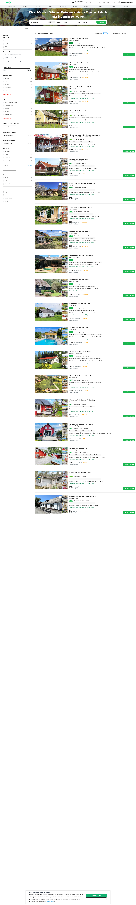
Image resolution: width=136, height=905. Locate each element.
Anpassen (96, 898)
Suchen (101, 22)
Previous (38, 47)
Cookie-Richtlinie (50, 901)
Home (27, 28)
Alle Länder (125, 6)
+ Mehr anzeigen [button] (7, 94)
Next (58, 47)
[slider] (3, 68)
